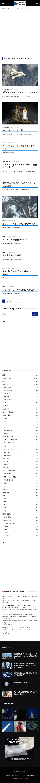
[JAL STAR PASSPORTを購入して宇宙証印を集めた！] (7, 694)
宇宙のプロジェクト (8, 437)
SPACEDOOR (6, 384)
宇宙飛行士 (5, 492)
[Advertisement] (20, 33)
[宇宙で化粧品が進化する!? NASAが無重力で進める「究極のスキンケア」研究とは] (7, 665)
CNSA (5, 418)
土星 (5, 498)
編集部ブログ (8, 400)
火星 (5, 511)
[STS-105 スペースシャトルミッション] (20, 75)
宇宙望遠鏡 (7, 455)
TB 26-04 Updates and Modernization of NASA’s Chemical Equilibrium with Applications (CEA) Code (19, 616)
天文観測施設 (8, 474)
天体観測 (5, 434)
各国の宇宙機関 (7, 415)
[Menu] (3, 3)
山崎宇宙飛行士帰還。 (12, 255)
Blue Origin (7, 520)
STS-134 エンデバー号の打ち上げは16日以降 (19, 184)
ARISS (4, 375)
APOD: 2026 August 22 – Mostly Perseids (15, 596)
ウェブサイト (6, 406)
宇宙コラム (5, 468)
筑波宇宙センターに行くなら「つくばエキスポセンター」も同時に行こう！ (25, 656)
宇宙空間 (5, 489)
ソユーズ (6, 446)
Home (8, 776)
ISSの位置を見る (17, 778)
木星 (5, 508)
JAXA (5, 424)
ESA (5, 421)
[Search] (37, 3)
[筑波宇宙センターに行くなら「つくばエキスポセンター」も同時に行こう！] (7, 656)
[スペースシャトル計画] (20, 113)
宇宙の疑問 (7, 387)
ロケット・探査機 (7, 412)
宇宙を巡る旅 (8, 390)
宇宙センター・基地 (10, 477)
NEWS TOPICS (6, 378)
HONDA (6, 526)
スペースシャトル (9, 443)
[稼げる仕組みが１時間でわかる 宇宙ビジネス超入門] (7, 675)
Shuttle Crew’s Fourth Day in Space (16, 272)
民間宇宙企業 (6, 514)
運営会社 (27, 778)
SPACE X (6, 535)
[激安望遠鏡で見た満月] (7, 684)
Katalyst (6, 532)
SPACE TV (5, 381)
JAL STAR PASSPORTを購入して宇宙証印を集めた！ (25, 693)
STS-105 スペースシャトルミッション (19, 92)
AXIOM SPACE (8, 517)
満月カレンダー (16, 776)
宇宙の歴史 (5, 458)
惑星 (3, 495)
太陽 (5, 502)
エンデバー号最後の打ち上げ (15, 239)
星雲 (6, 393)
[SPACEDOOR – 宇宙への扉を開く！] (20, 3)
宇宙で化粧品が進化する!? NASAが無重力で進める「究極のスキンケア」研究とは (25, 665)
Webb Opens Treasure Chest (11, 628)
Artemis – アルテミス (10, 440)
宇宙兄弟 (6, 397)
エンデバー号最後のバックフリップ (18, 223)
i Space (6, 529)
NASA (5, 427)
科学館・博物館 (8, 480)
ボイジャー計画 (8, 449)
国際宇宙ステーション (10, 452)
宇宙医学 (5, 483)
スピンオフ (5, 409)
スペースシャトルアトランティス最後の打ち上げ (19, 166)
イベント (5, 403)
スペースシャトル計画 (12, 130)
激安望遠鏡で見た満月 (21, 682)
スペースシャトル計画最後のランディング (19, 147)
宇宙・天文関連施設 (8, 471)
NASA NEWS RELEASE (14, 591)
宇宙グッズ (5, 461)
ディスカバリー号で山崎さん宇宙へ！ (19, 289)
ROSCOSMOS (8, 430)
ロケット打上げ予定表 (29, 776)
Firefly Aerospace (9, 523)
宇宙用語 (5, 486)
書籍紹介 (6, 464)
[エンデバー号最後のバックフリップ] (20, 207)
